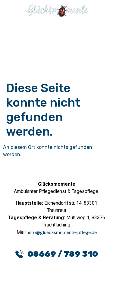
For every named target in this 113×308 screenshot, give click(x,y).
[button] (56, 36)
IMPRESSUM (79, 298)
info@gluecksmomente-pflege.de (62, 232)
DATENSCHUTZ (32, 298)
